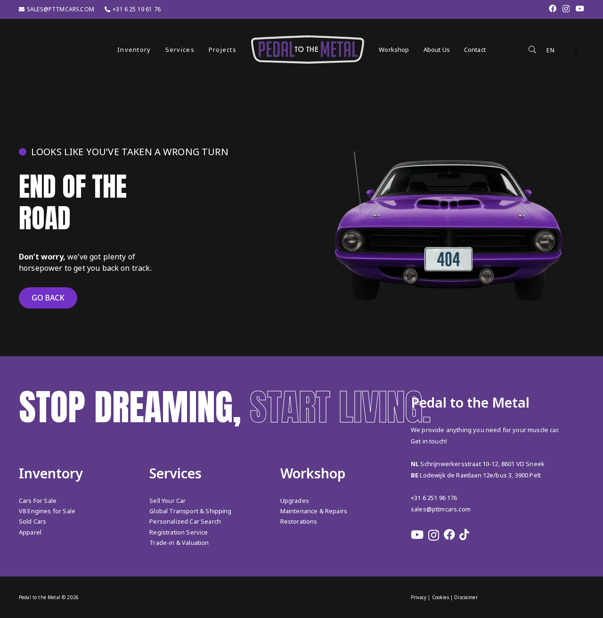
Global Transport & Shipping (190, 511)
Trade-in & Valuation (179, 542)
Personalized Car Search (185, 521)
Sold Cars (32, 521)
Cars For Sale (38, 500)
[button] (156, 49)
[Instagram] (566, 9)
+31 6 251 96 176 (434, 497)
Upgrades (294, 500)
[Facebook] (552, 8)
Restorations (299, 521)
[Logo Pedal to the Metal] (307, 49)
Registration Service (178, 532)
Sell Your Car (167, 500)
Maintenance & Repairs (313, 511)
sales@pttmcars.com (441, 509)
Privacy (418, 597)
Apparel (30, 532)
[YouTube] (580, 8)
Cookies (440, 597)
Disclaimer (466, 597)
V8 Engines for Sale (47, 511)
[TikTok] (464, 534)
